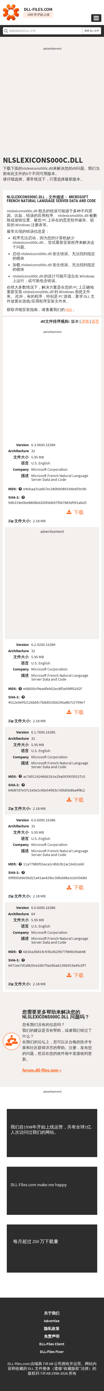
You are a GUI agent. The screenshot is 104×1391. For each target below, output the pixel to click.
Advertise (51, 1321)
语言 (95, 321)
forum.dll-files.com (40, 1070)
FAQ (69, 309)
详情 (85, 321)
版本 (75, 321)
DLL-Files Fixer (52, 1351)
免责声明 (51, 1336)
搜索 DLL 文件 (91, 30)
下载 (79, 512)
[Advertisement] (52, 103)
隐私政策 (51, 1328)
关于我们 (51, 1313)
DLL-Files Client (51, 1344)
